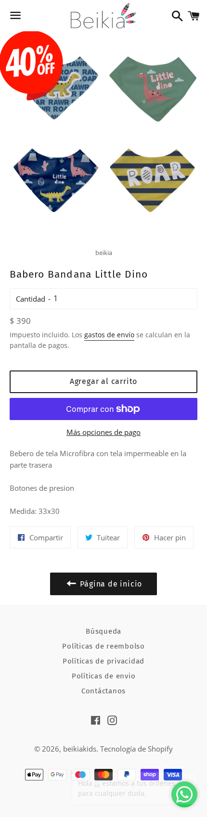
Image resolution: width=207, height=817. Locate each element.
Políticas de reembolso (103, 646)
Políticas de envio (104, 676)
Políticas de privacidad (103, 661)
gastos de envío (109, 334)
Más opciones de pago (103, 432)
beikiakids (79, 748)
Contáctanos (103, 691)
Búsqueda (103, 631)
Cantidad (30, 299)
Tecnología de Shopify (136, 748)
